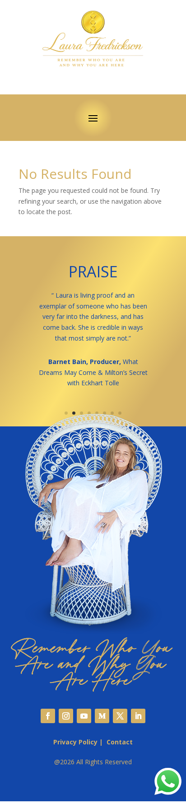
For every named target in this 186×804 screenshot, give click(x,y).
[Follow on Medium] (102, 716)
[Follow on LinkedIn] (138, 716)
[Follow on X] (120, 716)
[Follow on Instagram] (66, 716)
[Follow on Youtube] (84, 716)
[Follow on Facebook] (48, 716)
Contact (120, 742)
